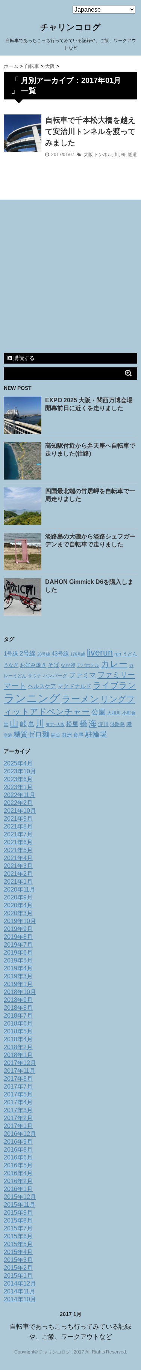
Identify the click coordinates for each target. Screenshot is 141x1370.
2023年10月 (20, 771)
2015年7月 (18, 1228)
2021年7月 (18, 834)
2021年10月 (20, 811)
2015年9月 (18, 1212)
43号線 (60, 654)
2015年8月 (18, 1220)
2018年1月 (18, 1055)
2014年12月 (20, 1283)
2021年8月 (18, 826)
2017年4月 (18, 1102)
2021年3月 (18, 866)
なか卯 (68, 665)
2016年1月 (18, 1189)
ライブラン (114, 685)
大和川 (114, 713)
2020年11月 (19, 889)
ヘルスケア (42, 686)
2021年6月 (18, 842)
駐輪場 (96, 734)
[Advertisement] (70, 277)
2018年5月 (18, 1031)
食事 (78, 735)
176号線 (77, 654)
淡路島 (117, 724)
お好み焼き (33, 665)
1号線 (11, 654)
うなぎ (11, 665)
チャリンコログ (70, 27)
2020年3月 (18, 913)
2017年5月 (18, 1094)
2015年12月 (20, 1197)
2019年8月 (18, 937)
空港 (8, 735)
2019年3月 (18, 976)
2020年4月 (18, 905)
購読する (23, 358)
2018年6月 (18, 1023)
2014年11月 (19, 1291)
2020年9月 (18, 897)
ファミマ (82, 675)
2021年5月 (18, 850)
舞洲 (67, 735)
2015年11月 (19, 1205)
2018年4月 (18, 1039)
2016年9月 (18, 1141)
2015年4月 (18, 1252)
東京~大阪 (55, 724)
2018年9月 (18, 1000)
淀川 (103, 724)
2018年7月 (18, 1015)
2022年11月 (19, 795)
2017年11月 (19, 1071)
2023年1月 (18, 787)
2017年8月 (18, 1078)
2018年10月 (20, 992)
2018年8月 (18, 1008)
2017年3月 (18, 1110)
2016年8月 (18, 1149)
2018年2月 (18, 1047)
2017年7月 (18, 1086)
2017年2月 (18, 1118)
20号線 (43, 654)
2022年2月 (18, 803)
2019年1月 (18, 984)
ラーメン (80, 699)
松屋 (72, 723)
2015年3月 (18, 1260)
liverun (100, 652)
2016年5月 (18, 1165)
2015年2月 (18, 1268)
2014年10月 (20, 1299)
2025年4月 (18, 763)
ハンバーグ (55, 675)
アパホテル (88, 665)
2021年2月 (18, 874)
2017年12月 (20, 1063)
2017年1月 (18, 1126)
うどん (130, 654)
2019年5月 (18, 960)
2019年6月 (18, 952)
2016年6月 (18, 1157)
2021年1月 (18, 881)
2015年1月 (18, 1275)
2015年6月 (18, 1236)
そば (53, 665)
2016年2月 (18, 1181)
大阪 (88, 154)
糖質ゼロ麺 (31, 734)
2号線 (28, 653)
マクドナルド (74, 686)
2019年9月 (18, 929)
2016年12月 (20, 1134)
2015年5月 (18, 1244)
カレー (114, 664)
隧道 (132, 154)
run (117, 654)
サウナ (34, 675)
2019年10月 (20, 921)
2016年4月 (18, 1173)
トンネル (103, 154)
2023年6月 (18, 779)
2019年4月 (18, 968)
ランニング (32, 698)
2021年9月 (18, 818)
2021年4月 (18, 858)
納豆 (56, 735)
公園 (98, 712)
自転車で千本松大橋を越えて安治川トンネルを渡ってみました (90, 131)
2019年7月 (18, 944)
